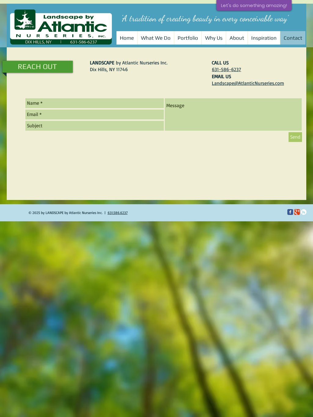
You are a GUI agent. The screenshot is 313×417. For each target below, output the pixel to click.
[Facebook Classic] (290, 212)
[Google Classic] (297, 212)
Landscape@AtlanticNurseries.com (248, 83)
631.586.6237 (118, 212)
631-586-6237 (226, 69)
